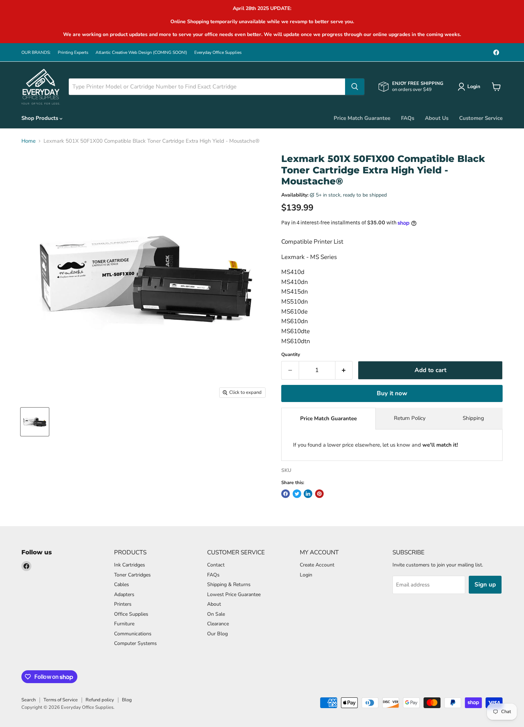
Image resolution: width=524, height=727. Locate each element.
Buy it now (392, 393)
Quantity (290, 354)
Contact (216, 564)
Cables (121, 584)
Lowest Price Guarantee (234, 594)
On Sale (216, 614)
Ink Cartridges (129, 564)
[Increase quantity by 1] (344, 370)
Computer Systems (135, 643)
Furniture (124, 623)
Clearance (218, 623)
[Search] (354, 86)
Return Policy (410, 418)
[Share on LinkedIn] (308, 493)
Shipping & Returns (229, 584)
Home (28, 141)
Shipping (473, 418)
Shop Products (40, 118)
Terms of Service (60, 700)
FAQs (407, 118)
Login (306, 574)
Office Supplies (131, 614)
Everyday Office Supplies (218, 52)
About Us (436, 118)
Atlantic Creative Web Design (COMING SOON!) (141, 52)
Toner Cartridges (132, 574)
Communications (132, 633)
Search (28, 700)
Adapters (124, 594)
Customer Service (481, 118)
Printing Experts (73, 52)
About (214, 604)
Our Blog (217, 633)
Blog (127, 700)
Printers (123, 604)
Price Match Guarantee (362, 118)
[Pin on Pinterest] (319, 493)
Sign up (485, 584)
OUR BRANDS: (36, 52)
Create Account (317, 564)
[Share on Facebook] (285, 493)
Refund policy (100, 700)
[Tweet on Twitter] (297, 493)
